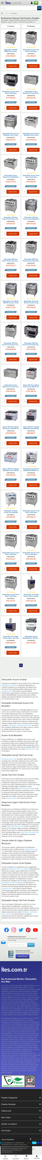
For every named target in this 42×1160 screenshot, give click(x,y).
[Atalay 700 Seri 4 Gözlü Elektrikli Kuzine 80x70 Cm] (31, 415)
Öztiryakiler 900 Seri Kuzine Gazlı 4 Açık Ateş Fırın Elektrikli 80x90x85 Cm (31, 260)
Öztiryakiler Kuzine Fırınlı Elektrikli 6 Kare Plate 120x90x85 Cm (31, 134)
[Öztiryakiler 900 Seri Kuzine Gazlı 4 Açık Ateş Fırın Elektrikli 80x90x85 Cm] (31, 247)
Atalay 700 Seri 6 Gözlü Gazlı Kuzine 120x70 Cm (10, 427)
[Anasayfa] (3, 13)
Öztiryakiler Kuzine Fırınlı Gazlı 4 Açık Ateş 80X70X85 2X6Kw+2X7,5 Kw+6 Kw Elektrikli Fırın (10, 553)
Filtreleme (32, 26)
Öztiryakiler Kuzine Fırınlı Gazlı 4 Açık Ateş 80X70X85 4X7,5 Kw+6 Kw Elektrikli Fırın (10, 595)
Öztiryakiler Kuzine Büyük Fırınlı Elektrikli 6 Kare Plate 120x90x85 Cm (10, 176)
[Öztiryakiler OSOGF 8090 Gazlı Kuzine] (10, 38)
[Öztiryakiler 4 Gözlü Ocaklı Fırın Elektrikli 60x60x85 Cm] (10, 499)
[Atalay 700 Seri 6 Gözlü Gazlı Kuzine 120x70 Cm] (10, 415)
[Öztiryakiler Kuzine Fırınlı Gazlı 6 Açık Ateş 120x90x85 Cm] (10, 80)
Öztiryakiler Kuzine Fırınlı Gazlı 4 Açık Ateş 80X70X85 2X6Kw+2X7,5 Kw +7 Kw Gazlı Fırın (31, 511)
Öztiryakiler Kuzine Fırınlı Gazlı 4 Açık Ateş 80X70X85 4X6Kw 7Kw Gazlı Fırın (31, 176)
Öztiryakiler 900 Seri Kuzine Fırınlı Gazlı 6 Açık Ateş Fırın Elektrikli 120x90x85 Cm (31, 344)
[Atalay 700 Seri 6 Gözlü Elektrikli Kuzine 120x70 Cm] (10, 457)
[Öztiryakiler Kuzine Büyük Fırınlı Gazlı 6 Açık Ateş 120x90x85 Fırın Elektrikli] (10, 373)
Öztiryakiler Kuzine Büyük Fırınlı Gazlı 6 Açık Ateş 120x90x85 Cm (31, 92)
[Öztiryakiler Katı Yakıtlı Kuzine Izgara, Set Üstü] (10, 625)
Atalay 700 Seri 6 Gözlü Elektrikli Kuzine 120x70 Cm (11, 469)
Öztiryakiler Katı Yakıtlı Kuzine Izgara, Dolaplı (31, 595)
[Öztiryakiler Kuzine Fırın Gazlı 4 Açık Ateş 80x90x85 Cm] (31, 38)
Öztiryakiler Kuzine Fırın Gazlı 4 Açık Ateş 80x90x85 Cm (31, 50)
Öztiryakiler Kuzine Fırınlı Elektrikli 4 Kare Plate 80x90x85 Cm (10, 134)
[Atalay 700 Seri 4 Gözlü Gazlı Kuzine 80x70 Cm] (31, 373)
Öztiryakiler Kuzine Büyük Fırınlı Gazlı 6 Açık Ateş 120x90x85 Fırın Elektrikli (10, 386)
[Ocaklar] (9, 13)
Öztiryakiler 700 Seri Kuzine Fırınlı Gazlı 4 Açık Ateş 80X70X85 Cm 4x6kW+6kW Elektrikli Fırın (10, 218)
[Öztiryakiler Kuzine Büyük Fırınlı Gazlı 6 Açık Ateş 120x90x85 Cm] (31, 80)
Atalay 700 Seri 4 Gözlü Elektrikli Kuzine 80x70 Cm (31, 427)
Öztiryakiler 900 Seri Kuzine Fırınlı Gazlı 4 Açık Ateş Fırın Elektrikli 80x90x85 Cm (10, 344)
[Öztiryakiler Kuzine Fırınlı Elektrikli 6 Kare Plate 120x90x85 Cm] (31, 122)
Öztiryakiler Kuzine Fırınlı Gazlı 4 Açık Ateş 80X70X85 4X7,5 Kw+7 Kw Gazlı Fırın (31, 553)
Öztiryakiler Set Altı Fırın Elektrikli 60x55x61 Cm (31, 469)
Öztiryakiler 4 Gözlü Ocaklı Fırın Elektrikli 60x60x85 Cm (10, 511)
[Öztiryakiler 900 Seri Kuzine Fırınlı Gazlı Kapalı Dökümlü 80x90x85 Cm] (10, 247)
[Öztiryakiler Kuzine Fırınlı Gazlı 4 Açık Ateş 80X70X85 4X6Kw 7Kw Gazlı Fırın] (31, 164)
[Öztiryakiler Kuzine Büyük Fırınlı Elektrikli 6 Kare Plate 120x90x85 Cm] (10, 164)
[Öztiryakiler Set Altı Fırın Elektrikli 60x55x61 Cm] (31, 457)
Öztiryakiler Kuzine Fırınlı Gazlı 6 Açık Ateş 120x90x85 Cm (10, 92)
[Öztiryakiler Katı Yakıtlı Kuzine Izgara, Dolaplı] (31, 583)
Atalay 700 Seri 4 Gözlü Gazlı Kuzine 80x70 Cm (31, 386)
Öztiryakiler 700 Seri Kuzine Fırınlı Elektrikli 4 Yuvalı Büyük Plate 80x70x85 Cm (31, 218)
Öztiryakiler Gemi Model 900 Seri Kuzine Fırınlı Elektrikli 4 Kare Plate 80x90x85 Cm (11, 302)
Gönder (30, 945)
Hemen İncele (22, 956)
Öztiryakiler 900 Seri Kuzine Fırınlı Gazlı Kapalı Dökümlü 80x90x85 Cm (10, 260)
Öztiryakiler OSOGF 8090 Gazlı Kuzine (10, 50)
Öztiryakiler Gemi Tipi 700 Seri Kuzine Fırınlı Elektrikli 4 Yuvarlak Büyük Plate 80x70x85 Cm (31, 302)
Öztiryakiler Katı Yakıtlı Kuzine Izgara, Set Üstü (11, 637)
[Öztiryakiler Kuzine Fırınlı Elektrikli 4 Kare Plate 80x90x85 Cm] (10, 122)
